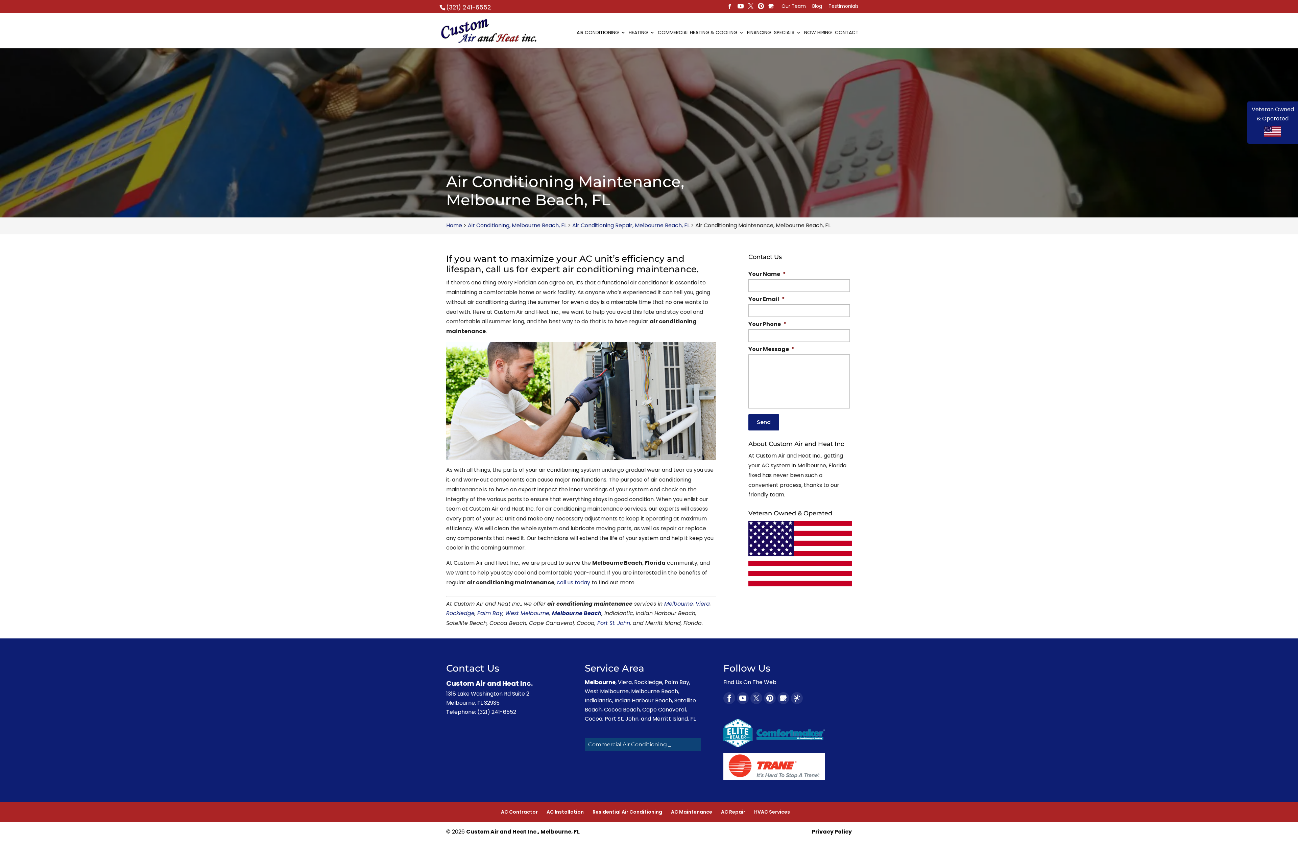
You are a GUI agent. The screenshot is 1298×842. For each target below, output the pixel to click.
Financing (759, 33)
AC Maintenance (691, 812)
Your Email (766, 299)
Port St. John (613, 623)
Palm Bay (490, 613)
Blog (817, 6)
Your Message (771, 349)
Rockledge (460, 613)
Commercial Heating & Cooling (697, 33)
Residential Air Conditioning (627, 812)
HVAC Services (772, 812)
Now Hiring (818, 33)
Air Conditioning (598, 33)
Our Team (794, 6)
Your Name (767, 274)
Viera (703, 604)
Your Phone (767, 324)
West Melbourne (527, 613)
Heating (638, 33)
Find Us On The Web (749, 682)
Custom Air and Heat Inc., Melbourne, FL (523, 832)
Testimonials (843, 6)
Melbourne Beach (577, 613)
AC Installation (565, 812)
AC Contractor (519, 812)
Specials (784, 33)
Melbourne (678, 604)
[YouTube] (741, 6)
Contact (847, 33)
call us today (573, 582)
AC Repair (733, 812)
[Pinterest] (751, 6)
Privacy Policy (832, 832)
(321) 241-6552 (468, 7)
